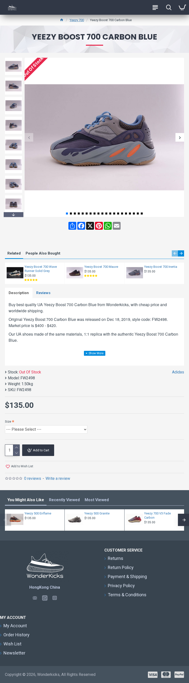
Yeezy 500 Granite (97, 513)
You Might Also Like (25, 500)
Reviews (43, 293)
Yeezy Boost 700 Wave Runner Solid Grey (41, 269)
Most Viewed (97, 500)
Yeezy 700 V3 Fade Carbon (157, 515)
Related (14, 253)
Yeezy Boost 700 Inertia (160, 267)
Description (19, 293)
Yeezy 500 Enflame (38, 513)
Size (8, 421)
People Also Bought (43, 253)
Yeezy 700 (77, 20)
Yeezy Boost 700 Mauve (101, 267)
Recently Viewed (64, 500)
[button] (29, 137)
